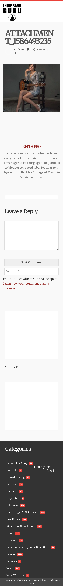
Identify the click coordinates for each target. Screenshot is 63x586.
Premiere (12, 540)
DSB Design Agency (31, 580)
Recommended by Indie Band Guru (27, 547)
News (9, 533)
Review (10, 554)
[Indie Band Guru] (31, 11)
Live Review (13, 519)
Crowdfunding (15, 477)
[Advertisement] (27, 334)
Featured (11, 491)
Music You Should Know (21, 526)
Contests (11, 470)
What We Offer (15, 575)
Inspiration (13, 498)
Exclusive (12, 484)
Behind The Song (17, 463)
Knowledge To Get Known (22, 512)
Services (11, 561)
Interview (12, 505)
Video (9, 568)
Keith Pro (19, 49)
